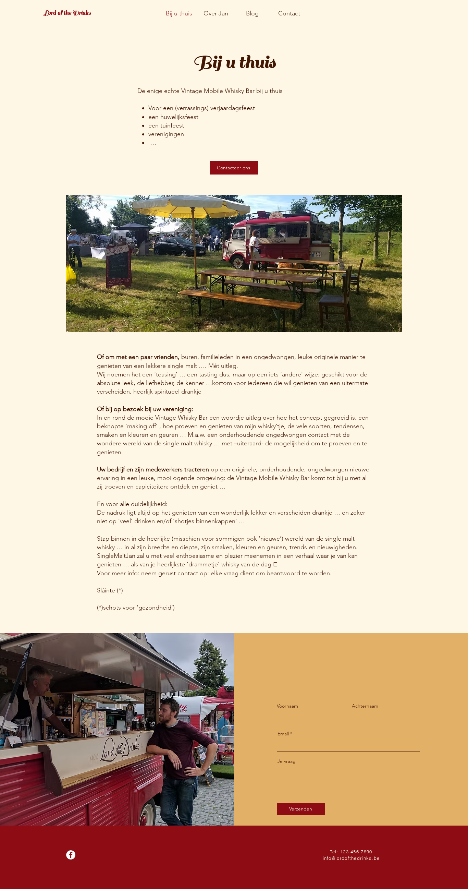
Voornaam (287, 706)
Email (283, 733)
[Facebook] (70, 855)
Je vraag (287, 761)
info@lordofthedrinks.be (351, 858)
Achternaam (365, 706)
